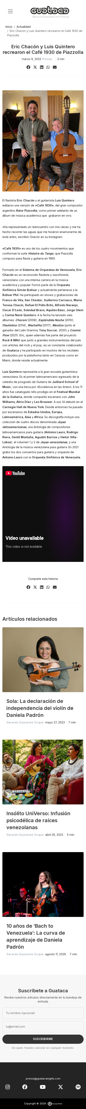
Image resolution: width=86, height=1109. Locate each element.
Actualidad (24, 26)
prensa (47, 59)
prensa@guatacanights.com (43, 1078)
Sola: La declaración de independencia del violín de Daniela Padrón (39, 708)
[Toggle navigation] (10, 11)
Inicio (9, 26)
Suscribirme (43, 1039)
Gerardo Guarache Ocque (25, 722)
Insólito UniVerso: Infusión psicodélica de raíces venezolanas (38, 820)
